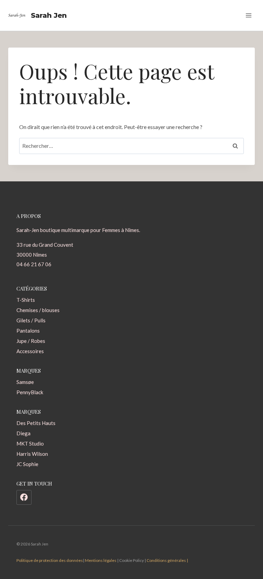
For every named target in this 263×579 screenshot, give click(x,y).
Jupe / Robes (30, 341)
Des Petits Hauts (35, 423)
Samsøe (25, 382)
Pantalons (28, 330)
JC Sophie (27, 464)
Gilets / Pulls (31, 320)
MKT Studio (30, 443)
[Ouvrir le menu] (248, 15)
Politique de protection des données (49, 560)
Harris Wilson (32, 454)
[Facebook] (24, 497)
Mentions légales (100, 560)
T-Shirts (25, 300)
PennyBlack (29, 392)
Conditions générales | (167, 560)
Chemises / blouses (38, 310)
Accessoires (30, 351)
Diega (23, 433)
